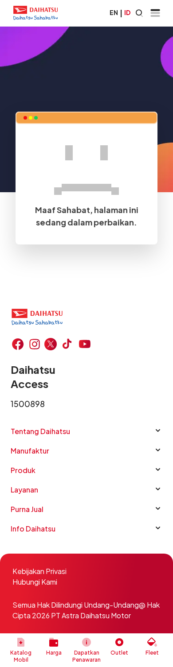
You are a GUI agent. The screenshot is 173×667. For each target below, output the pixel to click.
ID (127, 12)
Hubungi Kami (34, 581)
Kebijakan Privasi (39, 571)
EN (114, 12)
